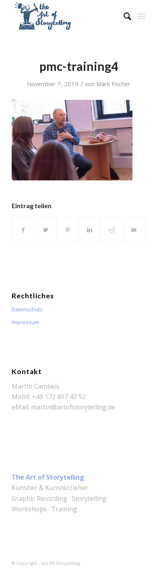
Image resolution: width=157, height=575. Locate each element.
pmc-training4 (78, 66)
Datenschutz (27, 309)
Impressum (25, 322)
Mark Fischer (113, 84)
